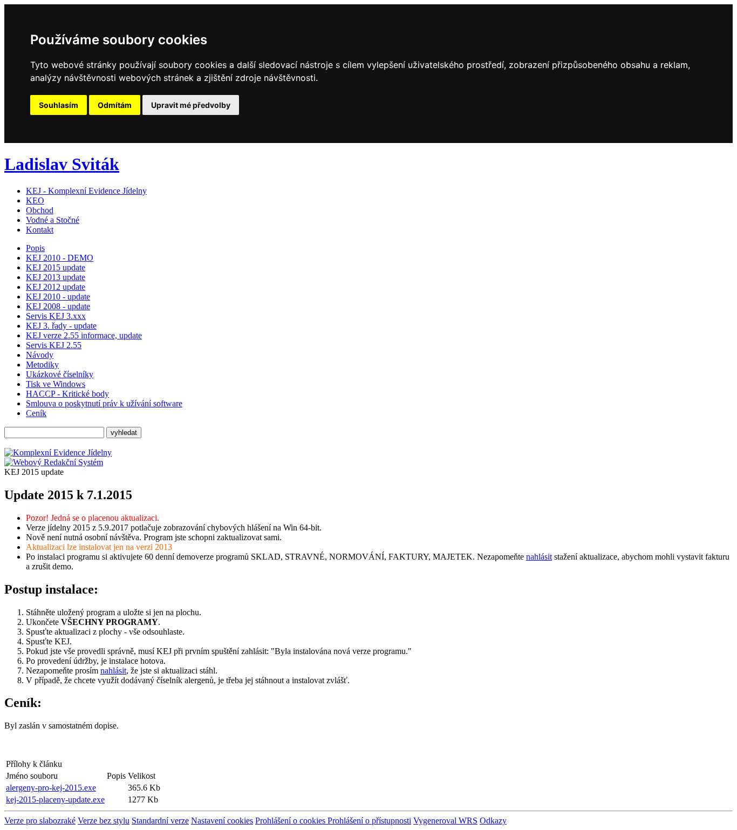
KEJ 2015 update (55, 267)
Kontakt (39, 229)
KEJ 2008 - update (58, 306)
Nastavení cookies (222, 820)
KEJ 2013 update (55, 277)
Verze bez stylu (103, 820)
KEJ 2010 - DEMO (59, 257)
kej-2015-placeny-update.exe (55, 799)
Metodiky (42, 364)
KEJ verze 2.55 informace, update (84, 335)
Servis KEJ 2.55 (53, 345)
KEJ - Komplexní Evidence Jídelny (86, 190)
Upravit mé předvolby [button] (190, 105)
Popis (35, 248)
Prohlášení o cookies (291, 820)
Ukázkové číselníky (59, 374)
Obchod (39, 210)
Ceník (36, 413)
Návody (39, 354)
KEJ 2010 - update (58, 296)
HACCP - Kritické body (67, 393)
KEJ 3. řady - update (61, 325)
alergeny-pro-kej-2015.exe (51, 787)
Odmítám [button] (115, 105)
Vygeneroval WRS (445, 820)
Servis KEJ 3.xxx (56, 316)
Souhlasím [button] (58, 105)
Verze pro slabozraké (40, 820)
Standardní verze (160, 820)
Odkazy (493, 820)
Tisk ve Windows (55, 384)
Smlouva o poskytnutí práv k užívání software (104, 403)
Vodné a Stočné (52, 219)
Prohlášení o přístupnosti (369, 820)
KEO (35, 200)
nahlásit (539, 556)
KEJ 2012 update (55, 286)
